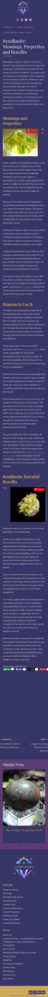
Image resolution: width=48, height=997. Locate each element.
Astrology (7, 893)
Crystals (8, 27)
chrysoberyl (26, 287)
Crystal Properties (11, 912)
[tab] (19, 845)
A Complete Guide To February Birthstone (10, 743)
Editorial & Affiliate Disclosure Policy (19, 953)
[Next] (41, 806)
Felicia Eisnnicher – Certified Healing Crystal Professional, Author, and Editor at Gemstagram (23, 942)
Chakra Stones (9, 901)
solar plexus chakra (30, 349)
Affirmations (8, 971)
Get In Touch (9, 949)
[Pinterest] (30, 20)
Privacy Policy (9, 956)
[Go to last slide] (6, 806)
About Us (7, 935)
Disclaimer (7, 960)
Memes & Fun (9, 975)
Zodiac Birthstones (13, 32)
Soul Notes (8, 979)
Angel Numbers (25, 27)
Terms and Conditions (13, 964)
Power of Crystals (11, 919)
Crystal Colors (9, 904)
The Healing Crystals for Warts (24, 830)
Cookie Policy (9, 967)
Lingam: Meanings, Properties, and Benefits (39, 745)
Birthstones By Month (13, 897)
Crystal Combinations (12, 908)
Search (29, 32)
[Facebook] (17, 20)
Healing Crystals (10, 916)
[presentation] (24, 798)
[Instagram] (26, 20)
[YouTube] (43, 992)
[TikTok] (22, 20)
